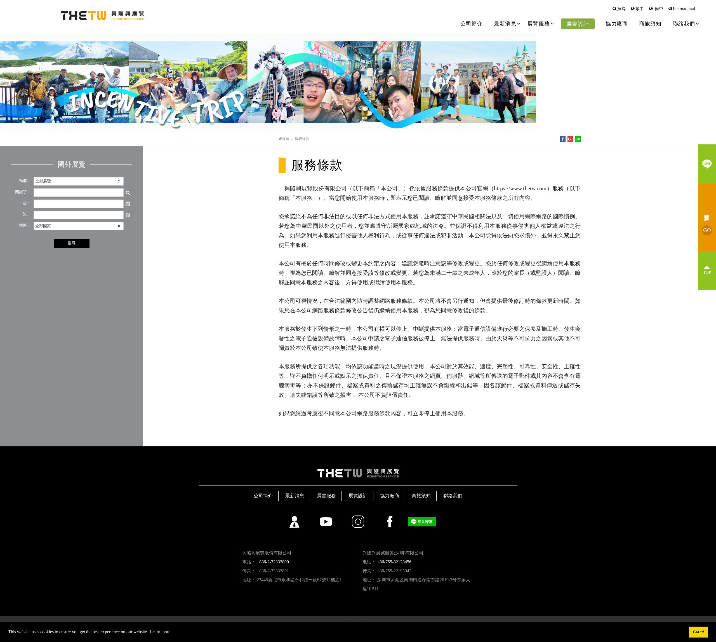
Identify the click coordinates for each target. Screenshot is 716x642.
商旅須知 (650, 24)
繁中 (639, 8)
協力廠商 (617, 24)
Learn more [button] (160, 631)
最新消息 (294, 495)
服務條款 (302, 139)
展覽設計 (578, 24)
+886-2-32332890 (273, 561)
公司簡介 (471, 24)
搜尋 (621, 8)
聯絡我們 (452, 495)
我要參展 (707, 230)
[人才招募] (294, 521)
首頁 (285, 139)
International (684, 8)
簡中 (658, 8)
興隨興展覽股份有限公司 (102, 15)
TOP (707, 272)
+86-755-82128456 (394, 561)
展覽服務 (326, 495)
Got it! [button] (698, 632)
